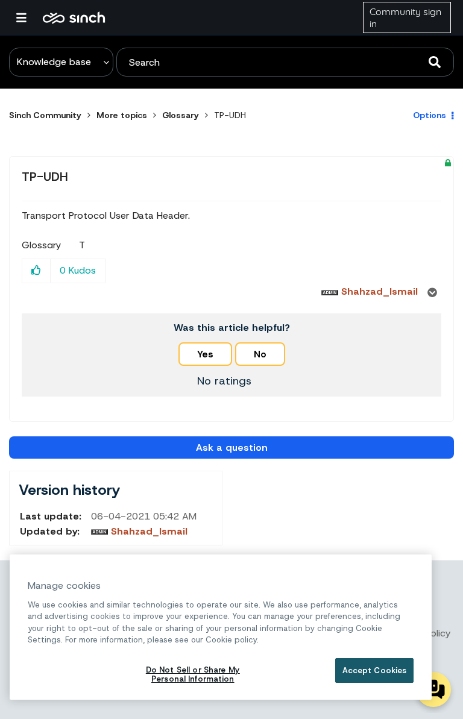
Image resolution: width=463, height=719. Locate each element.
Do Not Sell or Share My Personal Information (193, 675)
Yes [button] (205, 354)
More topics (121, 115)
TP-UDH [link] (230, 115)
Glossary (180, 115)
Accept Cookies (374, 670)
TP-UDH (45, 176)
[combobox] (285, 62)
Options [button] (429, 115)
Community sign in (405, 17)
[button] (36, 271)
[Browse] (27, 17)
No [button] (260, 354)
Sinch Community (74, 17)
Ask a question (232, 447)
